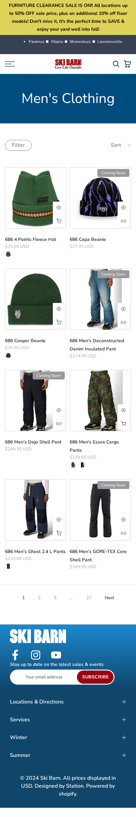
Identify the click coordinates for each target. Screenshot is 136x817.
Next (109, 598)
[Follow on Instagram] (35, 655)
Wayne (57, 41)
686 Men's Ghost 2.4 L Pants (35, 551)
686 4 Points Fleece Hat (30, 239)
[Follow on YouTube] (56, 655)
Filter (18, 145)
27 (88, 598)
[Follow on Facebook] (15, 655)
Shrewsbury (80, 41)
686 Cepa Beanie (88, 239)
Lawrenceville (109, 41)
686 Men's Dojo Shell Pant (33, 442)
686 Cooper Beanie (25, 341)
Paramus (36, 41)
